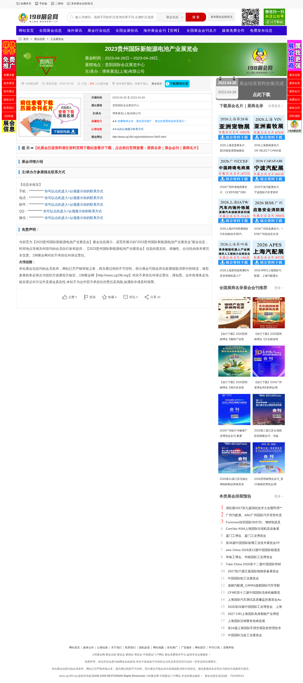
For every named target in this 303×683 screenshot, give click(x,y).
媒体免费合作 (233, 30)
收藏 (112, 297)
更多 (278, 287)
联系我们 (130, 647)
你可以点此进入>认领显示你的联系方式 (74, 191)
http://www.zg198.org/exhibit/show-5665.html (139, 136)
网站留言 (200, 647)
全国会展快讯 (127, 30)
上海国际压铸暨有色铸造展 (246, 621)
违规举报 (228, 647)
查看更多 (275, 106)
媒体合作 (88, 647)
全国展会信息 (50, 30)
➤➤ (149, 121)
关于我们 (116, 647)
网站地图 (158, 647)
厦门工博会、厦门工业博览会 (246, 535)
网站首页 (26, 30)
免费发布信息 (261, 30)
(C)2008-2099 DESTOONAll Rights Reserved (116, 675)
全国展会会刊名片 (202, 30)
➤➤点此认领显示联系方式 (128, 129)
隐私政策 (144, 647)
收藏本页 (26, 3)
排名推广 (172, 647)
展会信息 (39, 39)
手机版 (43, 3)
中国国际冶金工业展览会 (245, 635)
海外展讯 (74, 30)
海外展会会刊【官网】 (162, 30)
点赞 (72, 297)
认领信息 (102, 647)
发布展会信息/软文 (82, 3)
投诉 (92, 297)
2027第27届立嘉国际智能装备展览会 (253, 571)
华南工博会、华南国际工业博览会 (249, 557)
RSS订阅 (214, 647)
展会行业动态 (99, 30)
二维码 (59, 3)
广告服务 (186, 647)
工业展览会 (57, 39)
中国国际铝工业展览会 (243, 578)
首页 (26, 39)
